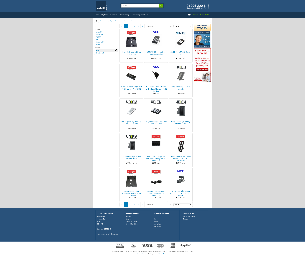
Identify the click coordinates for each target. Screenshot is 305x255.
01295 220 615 (107, 229)
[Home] (97, 21)
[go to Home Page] (101, 11)
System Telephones (116, 21)
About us (128, 219)
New (97, 50)
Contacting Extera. (189, 216)
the (155, 219)
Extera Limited (163, 254)
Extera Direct (141, 254)
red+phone (158, 224)
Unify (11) (99, 44)
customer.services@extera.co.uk (107, 234)
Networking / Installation (140, 15)
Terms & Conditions (132, 224)
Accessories (130, 21)
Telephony (104, 15)
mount (156, 221)
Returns (185, 219)
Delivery (128, 216)
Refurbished (100, 53)
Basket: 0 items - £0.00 (201, 15)
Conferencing (124, 15)
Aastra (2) (99, 32)
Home (97, 15)
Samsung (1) (100, 42)
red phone (157, 226)
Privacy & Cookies (131, 221)
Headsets (113, 15)
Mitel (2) (98, 37)
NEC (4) (98, 39)
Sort (171, 26)
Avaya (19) (99, 34)
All (142, 26)
